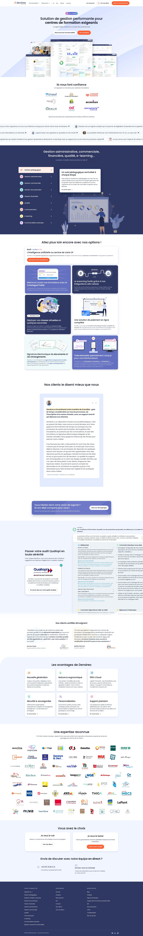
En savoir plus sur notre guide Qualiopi (43, 590)
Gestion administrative (30, 907)
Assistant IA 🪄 (28, 892)
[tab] (36, 170)
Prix (57, 3)
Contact (68, 3)
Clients (62, 3)
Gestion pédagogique (30, 895)
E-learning (27, 918)
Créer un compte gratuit (120, 3)
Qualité (26, 913)
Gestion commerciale (30, 910)
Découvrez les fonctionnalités (65, 33)
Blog (88, 892)
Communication (29, 916)
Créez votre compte (95, 847)
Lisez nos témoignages (99, 508)
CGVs (88, 910)
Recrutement (60, 898)
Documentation (91, 907)
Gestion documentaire (30, 901)
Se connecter (90, 3)
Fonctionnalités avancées (31, 921)
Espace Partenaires (92, 898)
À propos (58, 895)
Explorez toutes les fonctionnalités (34, 924)
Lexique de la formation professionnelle (98, 901)
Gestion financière (29, 904)
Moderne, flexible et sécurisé (32, 898)
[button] (34, 3)
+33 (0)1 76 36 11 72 (48, 867)
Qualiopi (89, 895)
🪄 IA (52, 3)
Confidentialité (91, 913)
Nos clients (59, 907)
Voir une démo (104, 3)
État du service (91, 916)
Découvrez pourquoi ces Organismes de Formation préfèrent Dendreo (71, 117)
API (88, 904)
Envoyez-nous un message (85, 868)
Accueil (58, 892)
